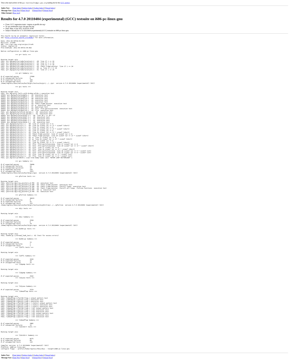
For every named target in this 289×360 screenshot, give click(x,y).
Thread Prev (37, 11)
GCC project (65, 3)
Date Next (25, 11)
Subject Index (27, 8)
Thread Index (50, 8)
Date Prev (16, 11)
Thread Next (47, 11)
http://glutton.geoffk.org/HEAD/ (19, 37)
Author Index (38, 8)
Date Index (17, 8)
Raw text (16, 13)
